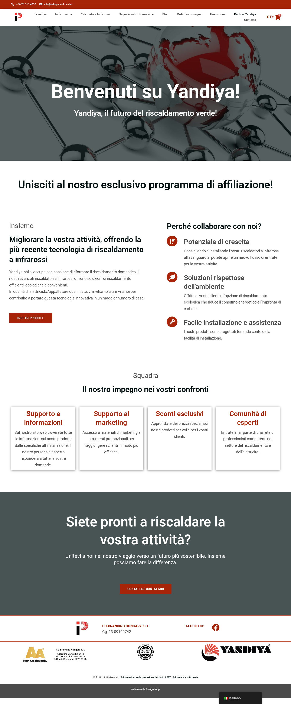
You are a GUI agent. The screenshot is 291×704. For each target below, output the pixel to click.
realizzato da (138, 689)
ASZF (168, 677)
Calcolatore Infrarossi (95, 14)
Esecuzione (218, 14)
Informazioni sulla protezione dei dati (142, 677)
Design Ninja (153, 689)
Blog (165, 14)
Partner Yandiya (245, 14)
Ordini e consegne (189, 14)
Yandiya (41, 14)
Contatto (250, 20)
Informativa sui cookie (185, 677)
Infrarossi (61, 14)
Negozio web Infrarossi (134, 14)
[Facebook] (215, 627)
